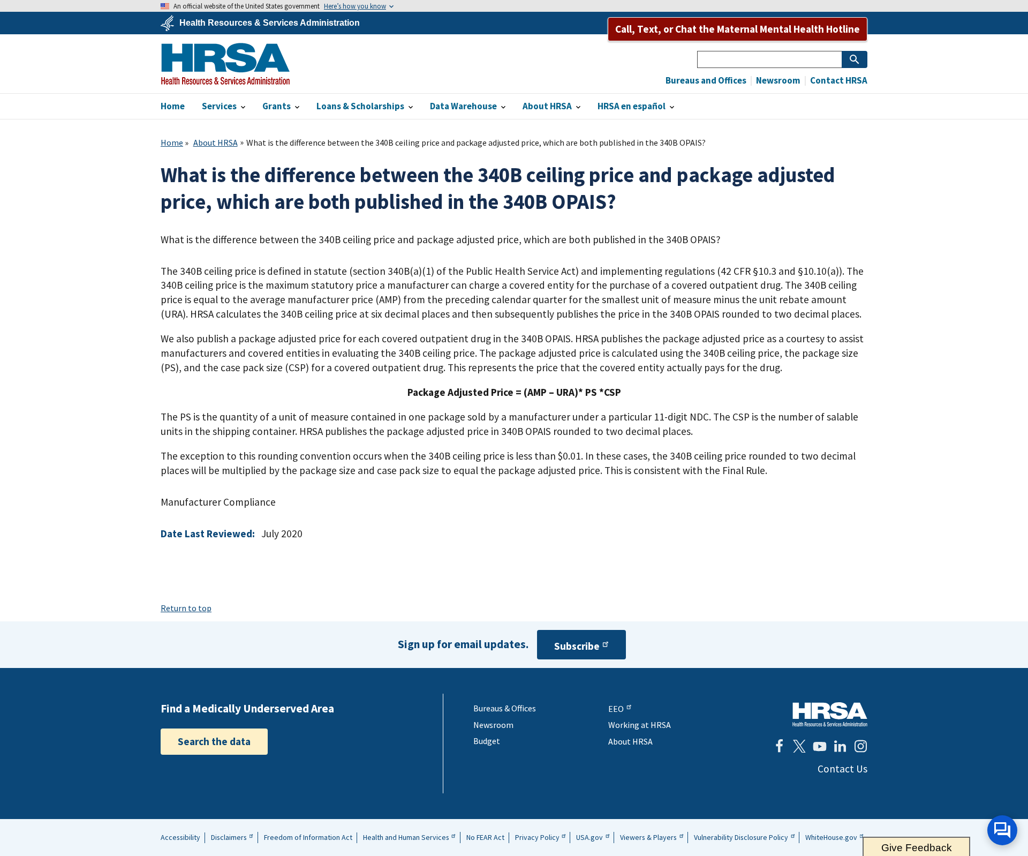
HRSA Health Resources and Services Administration (829, 714)
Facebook (779, 746)
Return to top (186, 608)
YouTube (820, 746)
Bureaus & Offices (504, 708)
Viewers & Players (648, 837)
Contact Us (842, 768)
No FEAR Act (485, 837)
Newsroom (777, 81)
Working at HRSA (639, 724)
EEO (616, 708)
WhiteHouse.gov (831, 837)
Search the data (214, 741)
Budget (486, 740)
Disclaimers (229, 837)
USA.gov (589, 837)
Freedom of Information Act (308, 837)
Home (172, 142)
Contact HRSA (837, 81)
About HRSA (215, 142)
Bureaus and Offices (706, 81)
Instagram (860, 746)
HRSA (225, 64)
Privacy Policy (537, 837)
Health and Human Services (406, 837)
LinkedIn (840, 746)
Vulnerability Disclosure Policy (741, 837)
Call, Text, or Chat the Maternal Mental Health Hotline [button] (737, 28)
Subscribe (577, 646)
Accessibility (180, 837)
